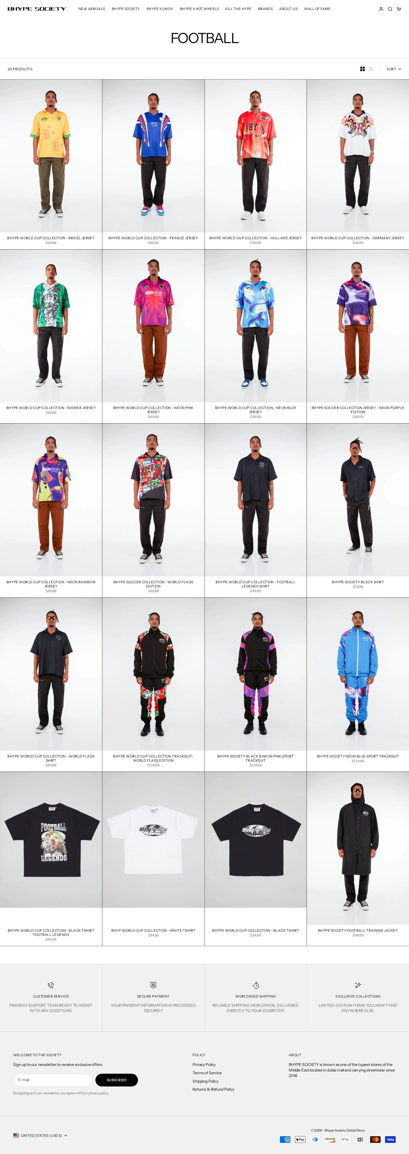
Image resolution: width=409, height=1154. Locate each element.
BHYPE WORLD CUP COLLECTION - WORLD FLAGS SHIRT (51, 758)
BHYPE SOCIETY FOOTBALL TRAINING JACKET (358, 931)
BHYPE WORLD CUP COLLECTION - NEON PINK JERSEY (153, 410)
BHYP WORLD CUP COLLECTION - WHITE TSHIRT (153, 931)
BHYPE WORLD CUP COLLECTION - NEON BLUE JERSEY (255, 410)
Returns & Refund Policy (213, 1089)
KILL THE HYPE (238, 9)
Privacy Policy (204, 1064)
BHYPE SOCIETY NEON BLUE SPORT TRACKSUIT (358, 756)
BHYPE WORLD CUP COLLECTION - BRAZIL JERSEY (51, 238)
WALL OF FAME (317, 9)
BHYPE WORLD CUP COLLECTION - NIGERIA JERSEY (51, 408)
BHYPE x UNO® (160, 9)
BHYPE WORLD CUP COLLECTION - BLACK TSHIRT (255, 931)
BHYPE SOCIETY (126, 9)
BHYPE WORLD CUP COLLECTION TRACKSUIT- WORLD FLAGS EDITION (153, 758)
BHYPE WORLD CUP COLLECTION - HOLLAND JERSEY (256, 238)
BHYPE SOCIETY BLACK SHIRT (358, 582)
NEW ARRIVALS (91, 9)
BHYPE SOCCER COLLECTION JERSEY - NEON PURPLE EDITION (358, 410)
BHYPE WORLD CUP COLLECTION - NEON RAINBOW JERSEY (51, 584)
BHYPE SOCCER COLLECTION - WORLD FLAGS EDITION (153, 584)
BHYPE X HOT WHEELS (199, 9)
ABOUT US (288, 9)
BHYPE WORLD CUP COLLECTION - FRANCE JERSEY (153, 238)
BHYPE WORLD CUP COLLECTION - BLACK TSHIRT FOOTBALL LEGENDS (51, 933)
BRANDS (265, 9)
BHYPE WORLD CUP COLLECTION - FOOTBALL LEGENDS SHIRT (255, 584)
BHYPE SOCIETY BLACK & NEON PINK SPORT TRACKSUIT (255, 758)
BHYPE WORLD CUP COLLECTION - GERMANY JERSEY (358, 238)
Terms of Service (207, 1072)
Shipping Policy (205, 1081)
